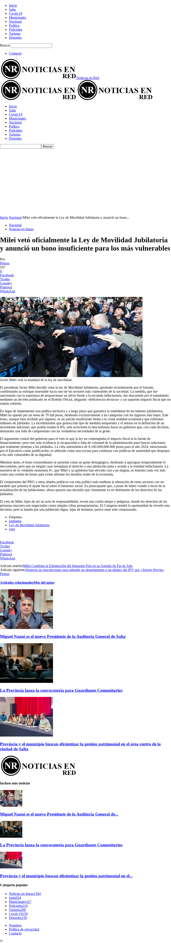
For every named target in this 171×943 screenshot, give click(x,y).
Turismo (14, 33)
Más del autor (44, 582)
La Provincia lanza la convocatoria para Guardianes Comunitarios (61, 690)
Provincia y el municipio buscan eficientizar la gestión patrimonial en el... (66, 876)
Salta (12, 9)
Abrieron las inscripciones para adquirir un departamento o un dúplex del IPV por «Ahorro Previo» (94, 570)
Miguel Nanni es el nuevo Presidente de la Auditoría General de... (59, 814)
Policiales (15, 29)
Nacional (15, 21)
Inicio (13, 5)
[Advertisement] (85, 182)
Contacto (15, 53)
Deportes (15, 37)
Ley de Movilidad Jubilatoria (29, 525)
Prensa (4, 263)
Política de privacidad (24, 929)
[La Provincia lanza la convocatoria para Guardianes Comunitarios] (26, 682)
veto (12, 529)
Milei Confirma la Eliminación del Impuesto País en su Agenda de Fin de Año (77, 566)
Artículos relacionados (17, 582)
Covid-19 (15, 13)
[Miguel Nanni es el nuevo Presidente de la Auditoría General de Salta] (26, 628)
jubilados (15, 521)
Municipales (17, 17)
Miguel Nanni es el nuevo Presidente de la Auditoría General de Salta (63, 636)
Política (14, 25)
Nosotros (15, 925)
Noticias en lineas (21, 229)
